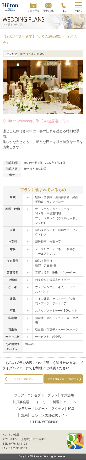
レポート (41, 409)
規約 (24, 415)
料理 (56, 402)
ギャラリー (23, 409)
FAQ (71, 409)
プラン (53, 395)
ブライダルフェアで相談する (63, 379)
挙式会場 (67, 395)
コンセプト (35, 395)
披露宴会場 (21, 402)
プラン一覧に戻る (23, 379)
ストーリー (41, 402)
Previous (5, 88)
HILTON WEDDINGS (44, 422)
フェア (19, 395)
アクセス (58, 409)
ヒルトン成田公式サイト (49, 415)
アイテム (69, 402)
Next (81, 88)
